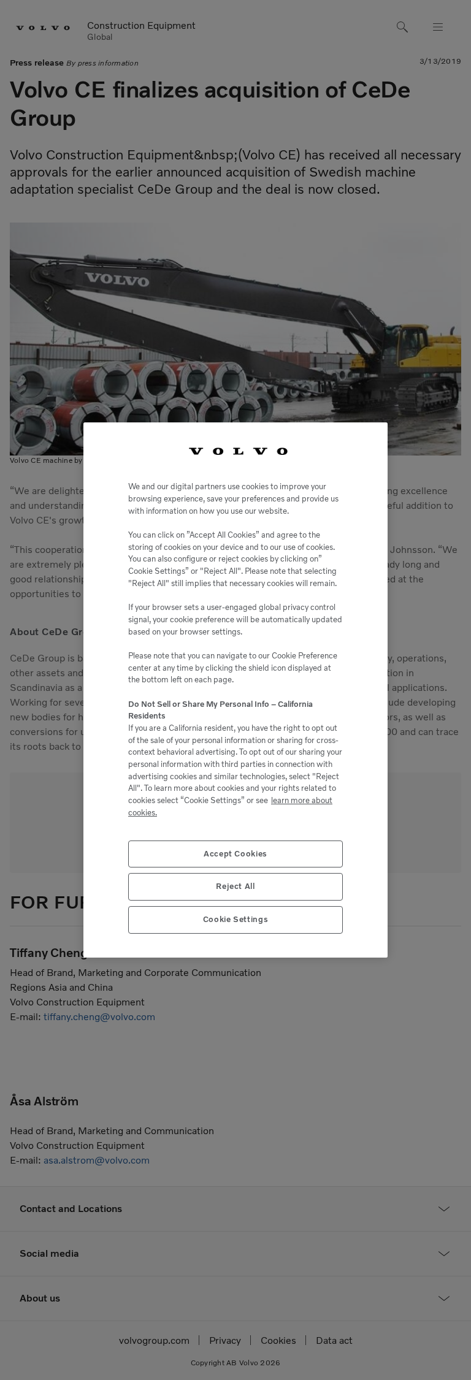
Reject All (235, 886)
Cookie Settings (236, 919)
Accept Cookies (235, 853)
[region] (235, 690)
